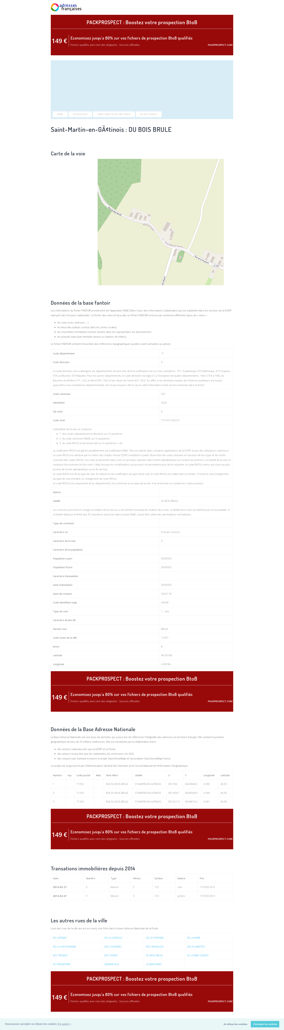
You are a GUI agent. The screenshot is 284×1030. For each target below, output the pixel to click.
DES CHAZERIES (113, 946)
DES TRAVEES (60, 955)
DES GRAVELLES (155, 946)
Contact (228, 7)
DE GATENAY (60, 937)
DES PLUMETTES (196, 946)
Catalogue (212, 7)
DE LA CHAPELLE (113, 937)
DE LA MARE (193, 937)
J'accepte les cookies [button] (265, 1024)
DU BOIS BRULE (148, 114)
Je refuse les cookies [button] (235, 1024)
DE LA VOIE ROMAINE (64, 946)
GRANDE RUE (111, 964)
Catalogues (80, 114)
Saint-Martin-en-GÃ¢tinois (114, 114)
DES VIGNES (111, 955)
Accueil (182, 7)
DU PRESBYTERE (62, 964)
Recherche (196, 7)
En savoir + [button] (64, 1024)
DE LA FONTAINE (155, 937)
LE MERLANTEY (154, 964)
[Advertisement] (142, 87)
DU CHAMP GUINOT (198, 955)
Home (60, 114)
